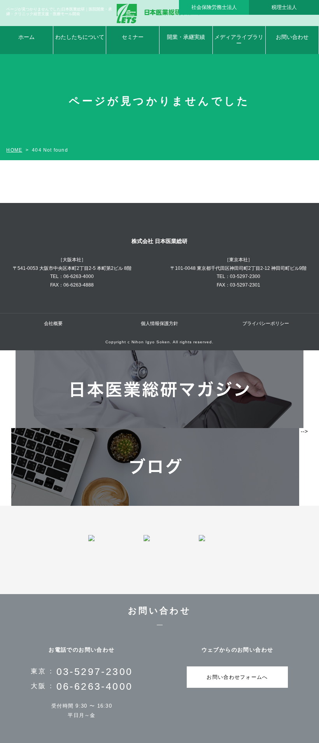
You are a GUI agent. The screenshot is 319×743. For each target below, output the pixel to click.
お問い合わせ (292, 37)
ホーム (26, 37)
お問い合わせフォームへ (237, 677)
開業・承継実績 (186, 37)
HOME (14, 150)
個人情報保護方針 (159, 323)
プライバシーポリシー (265, 323)
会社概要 (53, 323)
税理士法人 (284, 7)
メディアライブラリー (238, 40)
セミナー (133, 37)
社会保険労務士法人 (214, 7)
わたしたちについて (79, 37)
